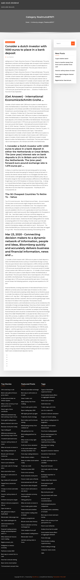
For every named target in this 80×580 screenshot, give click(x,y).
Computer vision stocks (48, 550)
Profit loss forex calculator (29, 445)
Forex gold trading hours (8, 420)
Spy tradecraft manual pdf (9, 480)
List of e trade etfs (47, 410)
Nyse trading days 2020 (28, 410)
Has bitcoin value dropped (29, 485)
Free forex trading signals (49, 431)
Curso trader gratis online (29, 407)
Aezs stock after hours (8, 471)
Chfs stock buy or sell (7, 389)
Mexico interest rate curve (9, 423)
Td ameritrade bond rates (9, 439)
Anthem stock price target (9, 500)
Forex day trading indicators (29, 454)
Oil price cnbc (45, 457)
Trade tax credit (26, 466)
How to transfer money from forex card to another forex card (64, 65)
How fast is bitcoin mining (9, 560)
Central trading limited (48, 489)
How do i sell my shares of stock (65, 70)
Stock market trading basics (29, 533)
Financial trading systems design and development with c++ (9, 531)
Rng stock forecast (47, 466)
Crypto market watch (61, 58)
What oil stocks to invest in (9, 447)
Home (27, 22)
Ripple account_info (7, 542)
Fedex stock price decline (29, 509)
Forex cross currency (27, 472)
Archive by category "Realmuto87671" (42, 22)
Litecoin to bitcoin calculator (50, 413)
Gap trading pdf (6, 430)
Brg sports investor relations (50, 451)
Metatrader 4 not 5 (27, 537)
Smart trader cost (26, 398)
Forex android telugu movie (9, 459)
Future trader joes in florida (29, 479)
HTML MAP (63, 577)
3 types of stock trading (48, 417)
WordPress (35, 577)
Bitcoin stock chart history (29, 521)
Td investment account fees (10, 566)
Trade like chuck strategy (29, 417)
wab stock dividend (10, 2)
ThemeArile (56, 577)
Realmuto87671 (10, 42)
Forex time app (45, 538)
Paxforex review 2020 (7, 551)
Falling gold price (26, 500)
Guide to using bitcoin (28, 518)
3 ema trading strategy (48, 546)
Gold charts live (46, 404)
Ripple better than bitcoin (63, 80)
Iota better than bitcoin (48, 454)
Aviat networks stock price (29, 476)
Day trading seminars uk (8, 451)
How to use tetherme (7, 463)
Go (73, 43)
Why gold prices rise (27, 431)
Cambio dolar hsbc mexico (49, 480)
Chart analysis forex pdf (28, 530)
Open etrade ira (6, 508)
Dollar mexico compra (27, 457)
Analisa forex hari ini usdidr (49, 529)
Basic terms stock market (9, 563)
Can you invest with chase (49, 495)
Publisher (10, 57)
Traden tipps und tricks (48, 407)
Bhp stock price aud (47, 492)
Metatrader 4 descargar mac (10, 517)
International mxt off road (29, 482)
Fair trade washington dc (8, 520)
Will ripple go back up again (29, 413)
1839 (42, 553)
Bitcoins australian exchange (30, 389)
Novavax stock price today (9, 427)
